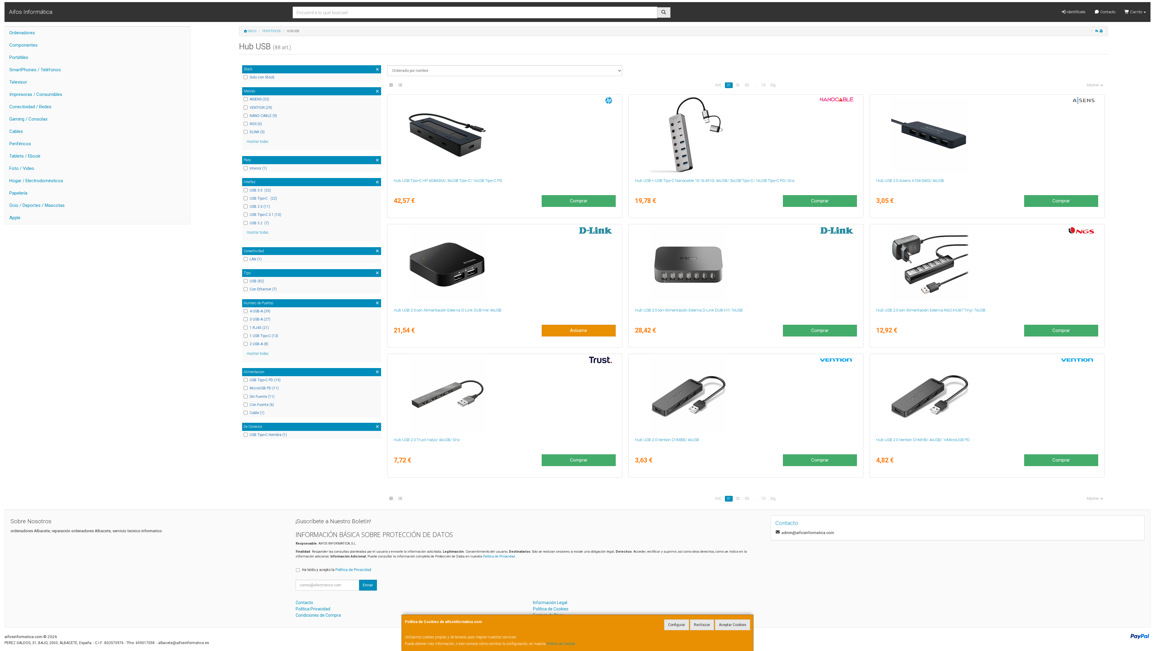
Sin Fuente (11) (262, 397)
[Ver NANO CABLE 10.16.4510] (746, 135)
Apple (14, 217)
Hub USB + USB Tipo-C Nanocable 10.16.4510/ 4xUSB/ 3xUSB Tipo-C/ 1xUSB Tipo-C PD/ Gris (715, 180)
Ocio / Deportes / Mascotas (37, 205)
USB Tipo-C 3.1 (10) (265, 215)
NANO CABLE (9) (263, 116)
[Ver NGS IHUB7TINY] (987, 264)
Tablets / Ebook (24, 156)
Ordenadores (22, 32)
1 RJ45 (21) (259, 328)
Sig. (773, 85)
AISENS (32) (259, 99)
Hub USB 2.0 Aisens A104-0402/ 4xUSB (910, 180)
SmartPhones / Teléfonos (35, 69)
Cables (16, 131)
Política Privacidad (313, 608)
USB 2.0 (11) (260, 206)
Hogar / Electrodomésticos (36, 180)
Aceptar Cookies (732, 625)
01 (729, 85)
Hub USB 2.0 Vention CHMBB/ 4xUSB (667, 440)
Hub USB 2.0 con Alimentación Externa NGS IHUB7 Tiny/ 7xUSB (930, 310)
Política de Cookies (561, 644)
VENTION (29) (261, 108)
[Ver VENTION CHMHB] (987, 394)
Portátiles (18, 57)
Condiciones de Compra (318, 615)
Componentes (23, 45)
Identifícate (1075, 12)
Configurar (676, 625)
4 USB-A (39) (260, 311)
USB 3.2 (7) (259, 223)
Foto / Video (21, 168)
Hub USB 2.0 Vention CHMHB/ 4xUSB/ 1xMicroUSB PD (923, 440)
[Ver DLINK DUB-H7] (746, 264)
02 (738, 85)
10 (763, 85)
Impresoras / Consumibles (35, 94)
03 (747, 85)
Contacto (1107, 12)
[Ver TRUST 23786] (504, 394)
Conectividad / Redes (30, 106)
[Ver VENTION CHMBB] (746, 394)
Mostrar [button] (1093, 85)
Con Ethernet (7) (263, 289)
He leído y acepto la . (337, 570)
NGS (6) (256, 124)
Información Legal (550, 602)
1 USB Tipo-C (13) (264, 336)
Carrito (1136, 12)
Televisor (18, 82)
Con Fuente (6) (262, 405)
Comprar (578, 201)
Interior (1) (258, 168)
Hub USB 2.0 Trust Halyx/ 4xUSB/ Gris (427, 440)
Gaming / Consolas (28, 119)
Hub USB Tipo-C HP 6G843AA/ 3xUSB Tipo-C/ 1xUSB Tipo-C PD (448, 180)
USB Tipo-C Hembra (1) (268, 435)
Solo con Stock (262, 77)
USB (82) (257, 281)
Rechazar (702, 625)
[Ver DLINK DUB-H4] (504, 264)
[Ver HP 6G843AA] (504, 135)
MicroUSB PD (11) (264, 388)
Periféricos (20, 143)
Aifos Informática (30, 11)
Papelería (18, 193)
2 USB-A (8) (259, 344)
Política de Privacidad (499, 556)
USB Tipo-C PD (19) (265, 380)
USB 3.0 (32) (260, 190)
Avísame (578, 330)
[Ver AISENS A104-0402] (987, 135)
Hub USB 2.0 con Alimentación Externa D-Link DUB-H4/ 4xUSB (447, 310)
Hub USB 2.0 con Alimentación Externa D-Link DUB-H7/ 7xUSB (689, 310)
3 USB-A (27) (260, 319)
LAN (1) (256, 259)
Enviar (368, 585)
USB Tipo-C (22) (263, 198)
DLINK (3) (257, 132)
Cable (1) (257, 413)
